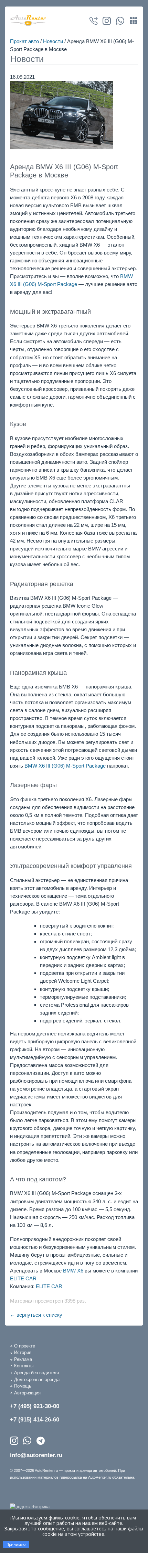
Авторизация (27, 1392)
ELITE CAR (23, 1278)
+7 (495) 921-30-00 (34, 1406)
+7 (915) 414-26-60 (34, 1419)
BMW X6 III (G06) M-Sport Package (65, 766)
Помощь (22, 1386)
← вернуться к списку (36, 1315)
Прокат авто (24, 41)
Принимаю (16, 1544)
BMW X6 (73, 1271)
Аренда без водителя (36, 1372)
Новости (53, 41)
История (22, 1352)
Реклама (23, 1359)
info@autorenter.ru (36, 1455)
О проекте (24, 1346)
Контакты (23, 1365)
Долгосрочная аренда (37, 1379)
